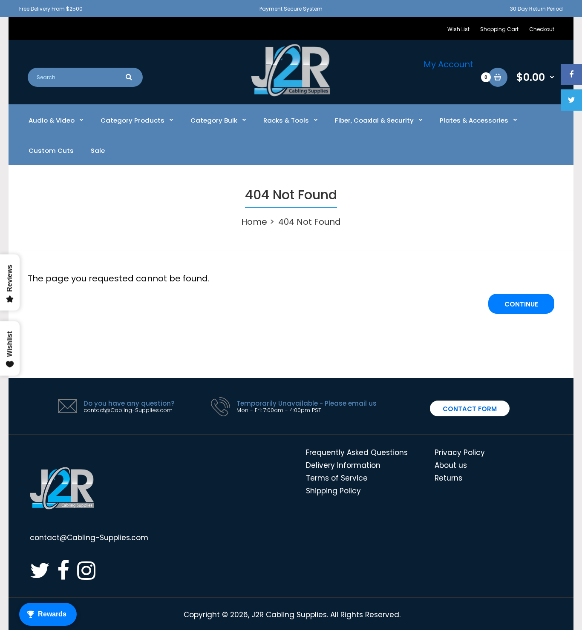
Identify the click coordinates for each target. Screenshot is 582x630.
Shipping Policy (333, 491)
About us (451, 465)
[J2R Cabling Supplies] (291, 94)
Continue (521, 304)
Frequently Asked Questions (357, 452)
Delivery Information (343, 465)
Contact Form (470, 408)
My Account (448, 64)
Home (254, 222)
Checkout (541, 29)
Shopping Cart (499, 29)
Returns (448, 478)
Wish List (458, 29)
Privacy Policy (460, 452)
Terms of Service (337, 478)
